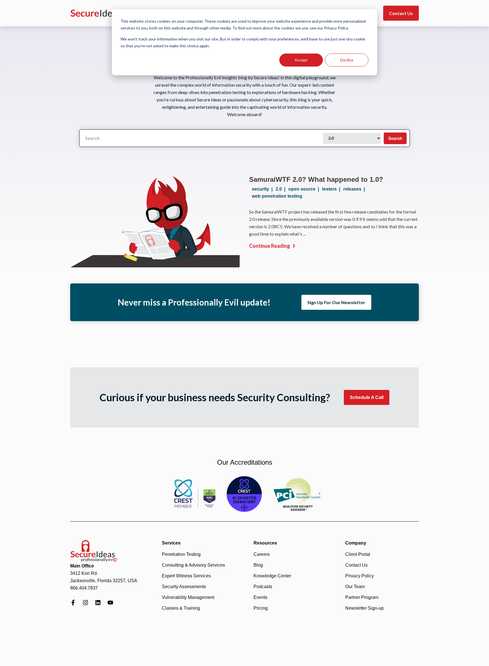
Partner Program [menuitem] (361, 597)
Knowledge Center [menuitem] (272, 575)
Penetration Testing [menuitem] (181, 554)
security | (263, 189)
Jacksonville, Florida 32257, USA (103, 580)
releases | (355, 189)
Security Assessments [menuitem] (184, 586)
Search (395, 138)
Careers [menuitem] (262, 554)
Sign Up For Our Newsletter (336, 302)
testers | (332, 189)
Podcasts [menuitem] (263, 586)
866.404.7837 (84, 588)
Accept (301, 59)
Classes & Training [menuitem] (181, 608)
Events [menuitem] (260, 597)
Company (355, 543)
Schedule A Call (366, 397)
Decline (346, 59)
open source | (304, 189)
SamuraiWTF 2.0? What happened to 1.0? (316, 179)
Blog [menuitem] (258, 565)
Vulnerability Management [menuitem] (188, 597)
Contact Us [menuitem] (356, 565)
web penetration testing (277, 196)
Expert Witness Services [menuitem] (186, 575)
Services (171, 543)
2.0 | (282, 189)
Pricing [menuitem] (261, 608)
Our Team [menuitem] (355, 586)
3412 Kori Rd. (84, 573)
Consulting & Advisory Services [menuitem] (193, 565)
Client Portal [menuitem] (357, 554)
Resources (265, 543)
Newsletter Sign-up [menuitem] (364, 608)
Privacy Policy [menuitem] (359, 575)
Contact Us (401, 13)
